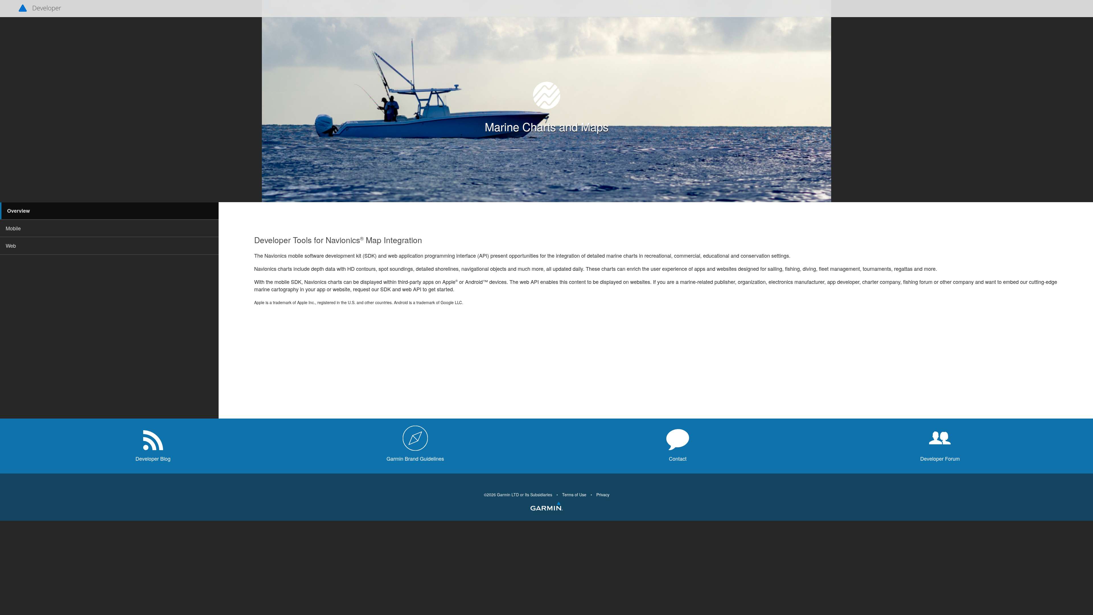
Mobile (13, 228)
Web (11, 245)
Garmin (546, 506)
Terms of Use (574, 494)
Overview (18, 210)
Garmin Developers (40, 8)
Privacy (602, 494)
